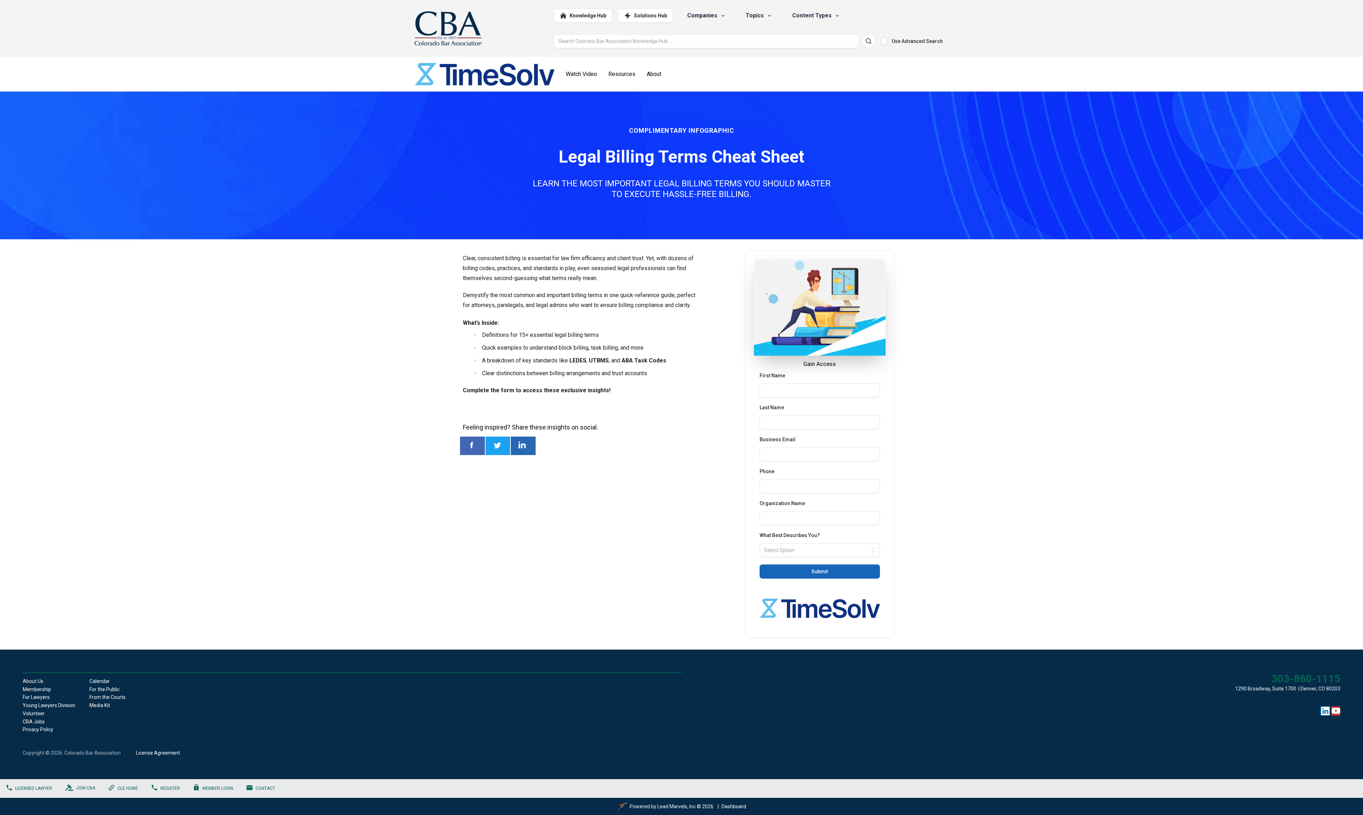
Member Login (217, 788)
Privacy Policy (38, 729)
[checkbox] (884, 41)
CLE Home (127, 788)
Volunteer (34, 713)
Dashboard (734, 806)
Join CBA (85, 788)
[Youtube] (1336, 711)
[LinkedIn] (1325, 711)
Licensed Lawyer (33, 788)
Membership (37, 689)
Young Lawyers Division (49, 705)
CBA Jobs (34, 721)
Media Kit (99, 705)
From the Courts (107, 697)
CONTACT (265, 788)
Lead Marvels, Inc (676, 806)
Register (170, 788)
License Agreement (158, 753)
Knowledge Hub (588, 15)
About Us (33, 681)
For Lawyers (36, 697)
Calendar (99, 681)
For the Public (104, 689)
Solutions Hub (650, 15)
